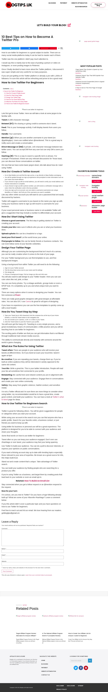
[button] (98, 4)
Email (4, 555)
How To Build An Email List (36, 481)
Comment (4, 528)
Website (4, 561)
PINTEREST (63, 3)
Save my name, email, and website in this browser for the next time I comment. (26, 567)
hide (12, 88)
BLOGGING (52, 3)
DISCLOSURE (71, 686)
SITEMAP (80, 686)
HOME (43, 660)
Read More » (78, 73)
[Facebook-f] (81, 668)
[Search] (90, 661)
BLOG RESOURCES (81, 7)
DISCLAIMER (60, 686)
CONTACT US (45, 675)
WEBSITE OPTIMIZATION (79, 3)
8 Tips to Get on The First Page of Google (89, 88)
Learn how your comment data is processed (38, 575)
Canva (28, 301)
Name (4, 548)
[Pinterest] (86, 668)
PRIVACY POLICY (61, 689)
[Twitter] (76, 668)
